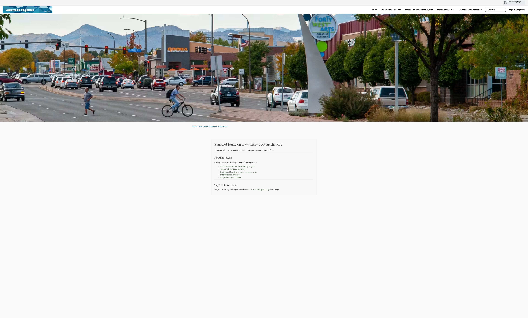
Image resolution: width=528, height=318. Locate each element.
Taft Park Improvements (229, 174)
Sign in (512, 9)
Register (521, 9)
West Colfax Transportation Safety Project (213, 126)
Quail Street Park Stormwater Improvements (238, 172)
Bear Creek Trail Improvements (232, 169)
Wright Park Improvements (231, 177)
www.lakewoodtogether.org (257, 189)
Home (195, 126)
